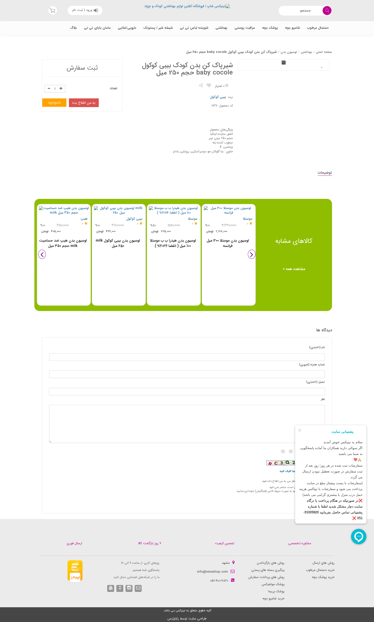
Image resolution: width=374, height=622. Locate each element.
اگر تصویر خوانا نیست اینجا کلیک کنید (302, 471)
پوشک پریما (276, 591)
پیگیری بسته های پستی (267, 570)
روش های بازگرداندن (270, 563)
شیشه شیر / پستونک (158, 28)
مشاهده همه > (294, 269)
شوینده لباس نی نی (194, 28)
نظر (323, 399)
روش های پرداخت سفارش (266, 577)
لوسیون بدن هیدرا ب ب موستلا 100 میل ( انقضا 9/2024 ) (173, 243)
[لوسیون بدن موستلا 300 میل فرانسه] (229, 210)
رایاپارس (173, 618)
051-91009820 (219, 580)
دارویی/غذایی (127, 28)
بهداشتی (221, 28)
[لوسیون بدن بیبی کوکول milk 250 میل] (119, 210)
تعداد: (113, 88)
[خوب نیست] (282, 451)
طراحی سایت (197, 618)
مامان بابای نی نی (97, 28)
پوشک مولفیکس (273, 584)
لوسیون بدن (289, 52)
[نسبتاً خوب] (290, 451)
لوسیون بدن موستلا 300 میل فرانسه (228, 243)
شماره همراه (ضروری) (312, 365)
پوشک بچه (270, 28)
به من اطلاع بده (83, 103)
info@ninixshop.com (212, 571)
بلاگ (73, 28)
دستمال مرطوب (317, 28)
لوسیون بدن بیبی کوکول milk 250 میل (118, 243)
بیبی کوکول (218, 97)
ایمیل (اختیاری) (315, 382)
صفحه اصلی (324, 52)
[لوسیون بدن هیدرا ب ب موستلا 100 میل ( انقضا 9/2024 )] (174, 210)
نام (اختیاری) (317, 348)
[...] (321, 67)
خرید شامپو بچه (273, 598)
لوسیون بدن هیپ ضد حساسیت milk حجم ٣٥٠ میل (63, 243)
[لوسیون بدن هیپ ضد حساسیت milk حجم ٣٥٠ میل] (64, 210)
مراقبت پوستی (245, 28)
